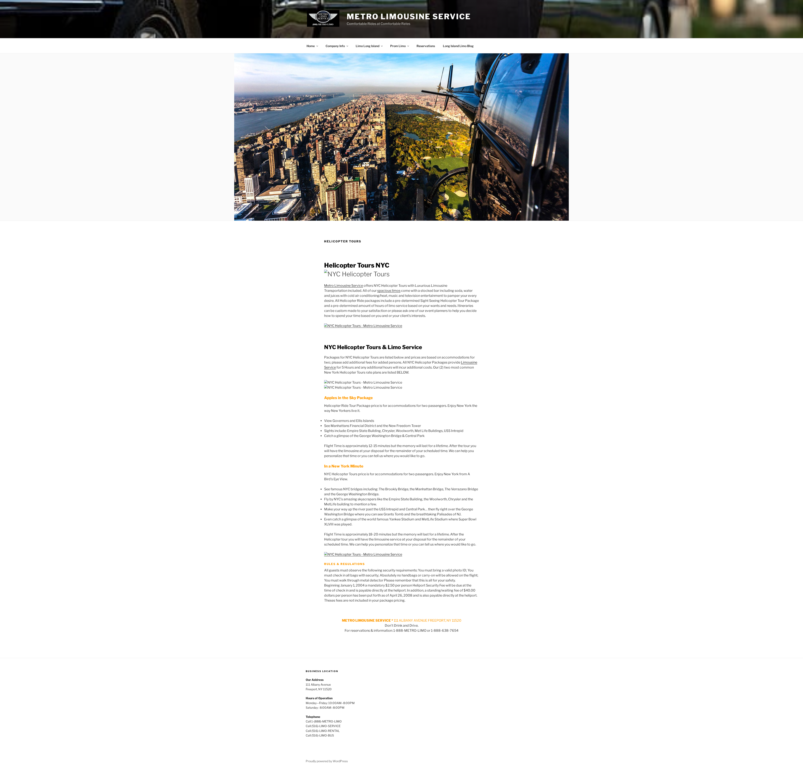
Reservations (426, 46)
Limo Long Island (367, 46)
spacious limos (388, 291)
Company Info (335, 46)
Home (311, 46)
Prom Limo (398, 46)
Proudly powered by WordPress (327, 761)
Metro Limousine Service (409, 16)
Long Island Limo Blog (458, 46)
